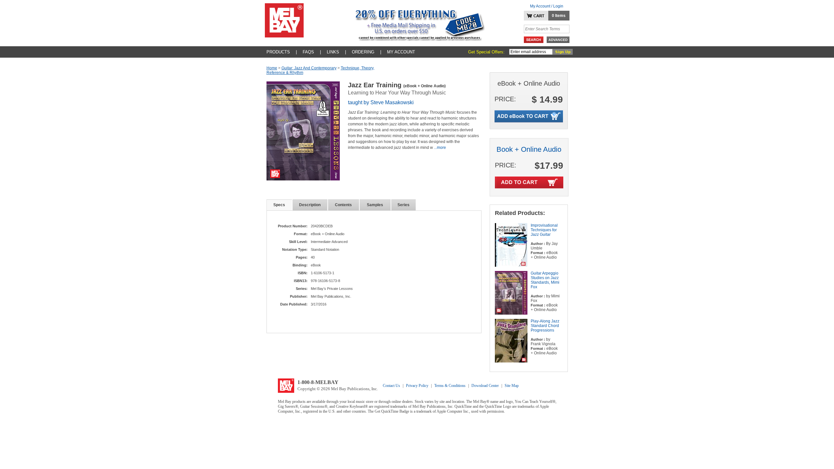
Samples (375, 205)
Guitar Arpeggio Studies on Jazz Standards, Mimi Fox (545, 280)
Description (310, 205)
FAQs (308, 52)
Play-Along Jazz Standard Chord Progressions (545, 326)
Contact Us (391, 385)
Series (403, 205)
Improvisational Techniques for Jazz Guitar (544, 230)
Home (271, 68)
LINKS (333, 52)
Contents (343, 205)
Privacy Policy (417, 385)
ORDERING (363, 52)
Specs (279, 205)
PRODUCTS (278, 52)
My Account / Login (546, 6)
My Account (401, 52)
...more (440, 147)
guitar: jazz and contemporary (309, 68)
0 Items (559, 15)
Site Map (512, 385)
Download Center (485, 385)
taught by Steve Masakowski (381, 102)
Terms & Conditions (450, 385)
